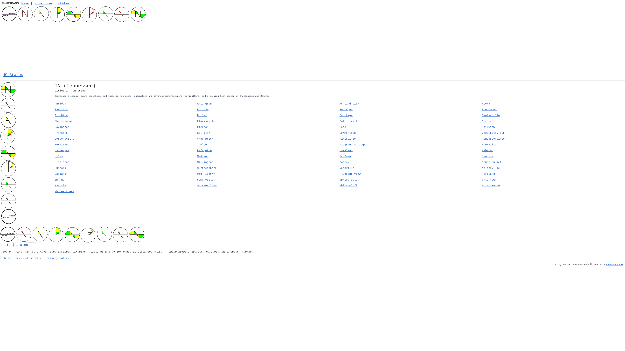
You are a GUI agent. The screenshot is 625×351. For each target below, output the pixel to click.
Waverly (60, 185)
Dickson (202, 127)
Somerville (205, 179)
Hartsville (348, 138)
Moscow (344, 162)
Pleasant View (350, 174)
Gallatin (203, 133)
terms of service (29, 258)
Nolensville (491, 168)
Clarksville (206, 121)
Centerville (491, 115)
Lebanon (487, 150)
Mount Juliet (491, 162)
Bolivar (202, 109)
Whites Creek (64, 191)
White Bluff (348, 185)
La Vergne (62, 150)
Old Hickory (206, 174)
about (7, 258)
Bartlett (61, 109)
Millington (205, 162)
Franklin (61, 133)
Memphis (487, 156)
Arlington (204, 103)
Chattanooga (64, 121)
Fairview (488, 127)
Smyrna (59, 179)
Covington (62, 127)
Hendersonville (493, 138)
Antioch (60, 103)
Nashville (347, 168)
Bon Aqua (346, 109)
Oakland (60, 174)
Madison (202, 156)
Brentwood (489, 109)
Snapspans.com (614, 264)
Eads (343, 127)
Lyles (59, 156)
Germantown (348, 133)
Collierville (349, 121)
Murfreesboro (207, 168)
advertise (43, 3)
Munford (60, 168)
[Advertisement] (312, 47)
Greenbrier (205, 138)
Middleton (62, 162)
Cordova (487, 121)
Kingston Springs (353, 144)
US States (13, 75)
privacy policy (58, 258)
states (64, 3)
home (25, 3)
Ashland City (349, 103)
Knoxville (489, 144)
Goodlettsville (493, 133)
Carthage (346, 115)
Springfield (348, 179)
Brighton (61, 115)
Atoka (486, 103)
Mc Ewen (345, 156)
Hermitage (62, 144)
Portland (488, 174)
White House (491, 185)
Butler (202, 115)
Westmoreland (207, 185)
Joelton (202, 144)
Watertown (489, 179)
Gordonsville (64, 138)
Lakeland (346, 150)
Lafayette (204, 150)
